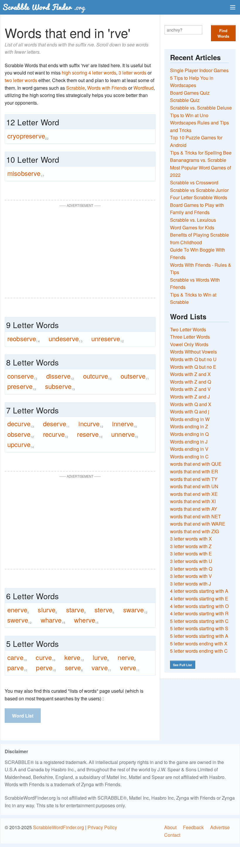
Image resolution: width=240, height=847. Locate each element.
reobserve (23, 338)
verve (130, 667)
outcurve (97, 376)
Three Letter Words (190, 336)
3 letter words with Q (191, 568)
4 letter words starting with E (199, 598)
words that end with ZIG (194, 531)
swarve (135, 609)
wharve (53, 620)
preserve (21, 386)
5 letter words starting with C (199, 621)
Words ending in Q (189, 434)
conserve (22, 376)
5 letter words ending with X (198, 643)
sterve (104, 609)
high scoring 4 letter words (89, 72)
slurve (47, 609)
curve (45, 657)
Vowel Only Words (189, 344)
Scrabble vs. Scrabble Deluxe (201, 107)
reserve (89, 434)
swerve (19, 620)
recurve (55, 434)
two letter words (21, 80)
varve (101, 667)
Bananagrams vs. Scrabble (198, 160)
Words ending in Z (189, 426)
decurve (20, 423)
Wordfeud (143, 87)
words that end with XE (194, 494)
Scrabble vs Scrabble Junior (199, 190)
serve (74, 667)
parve (17, 667)
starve (76, 609)
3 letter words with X (191, 538)
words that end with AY (193, 508)
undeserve (66, 338)
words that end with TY (193, 479)
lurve (101, 657)
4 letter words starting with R (199, 613)
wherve (86, 620)
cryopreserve (28, 136)
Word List (22, 715)
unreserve (107, 338)
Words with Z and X (190, 374)
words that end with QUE (196, 463)
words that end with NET (195, 516)
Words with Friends (107, 87)
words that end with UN (194, 486)
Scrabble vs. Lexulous (193, 219)
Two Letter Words (188, 329)
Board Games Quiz (190, 92)
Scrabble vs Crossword (194, 182)
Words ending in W (190, 419)
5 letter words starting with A (199, 636)
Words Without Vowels (193, 351)
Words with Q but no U (193, 359)
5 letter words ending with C (199, 650)
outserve (135, 376)
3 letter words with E (191, 553)
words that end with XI (193, 501)
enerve (18, 609)
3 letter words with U (191, 561)
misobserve (25, 173)
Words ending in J (189, 441)
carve (17, 657)
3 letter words (132, 72)
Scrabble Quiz (185, 100)
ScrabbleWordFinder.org (58, 827)
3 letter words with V (191, 576)
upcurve (20, 444)
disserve (60, 376)
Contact (172, 835)
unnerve (124, 434)
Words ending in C (189, 456)
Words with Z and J (190, 396)
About (170, 827)
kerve (74, 657)
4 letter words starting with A (199, 591)
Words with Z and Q (190, 381)
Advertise (220, 827)
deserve (56, 423)
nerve (127, 657)
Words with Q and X (190, 404)
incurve (90, 423)
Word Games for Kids (192, 227)
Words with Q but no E (193, 366)
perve (46, 667)
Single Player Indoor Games (199, 70)
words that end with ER (194, 471)
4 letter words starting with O (199, 606)
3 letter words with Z (191, 546)
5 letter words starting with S (199, 628)
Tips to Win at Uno (189, 115)
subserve (60, 386)
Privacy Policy (102, 827)
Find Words (223, 33)
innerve (124, 423)
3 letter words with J (190, 583)
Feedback (193, 827)
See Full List (182, 665)
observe (20, 434)
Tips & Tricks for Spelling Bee (201, 152)
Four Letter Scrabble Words (198, 197)
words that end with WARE (197, 523)
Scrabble (75, 87)
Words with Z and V (190, 389)
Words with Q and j (189, 411)
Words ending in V (189, 449)
